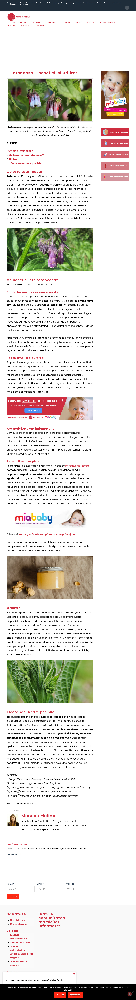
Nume (10, 883)
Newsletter (88, 3)
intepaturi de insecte (77, 465)
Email (40, 883)
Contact (24, 5)
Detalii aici (75, 994)
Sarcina (12, 931)
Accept (60, 994)
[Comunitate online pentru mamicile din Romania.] (18, 17)
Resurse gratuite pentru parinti (64, 3)
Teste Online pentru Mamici (33, 3)
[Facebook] (127, 8)
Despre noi (12, 3)
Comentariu (14, 854)
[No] (132, 992)
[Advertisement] (68, 46)
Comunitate (103, 3)
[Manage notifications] (130, 994)
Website (70, 883)
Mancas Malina (38, 816)
